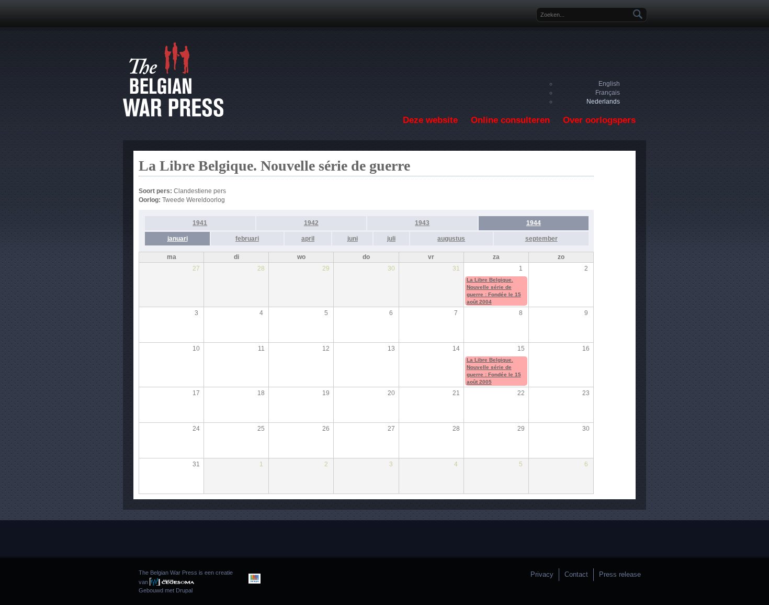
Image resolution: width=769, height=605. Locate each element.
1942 (311, 223)
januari (177, 238)
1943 (422, 223)
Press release (620, 574)
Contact (576, 574)
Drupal (184, 590)
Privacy (541, 574)
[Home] (173, 114)
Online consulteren (510, 120)
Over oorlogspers (599, 120)
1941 (200, 223)
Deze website (430, 120)
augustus (451, 238)
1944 (533, 223)
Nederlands (603, 101)
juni (352, 238)
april (307, 238)
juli (391, 238)
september (541, 238)
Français (607, 92)
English (609, 83)
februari (247, 238)
